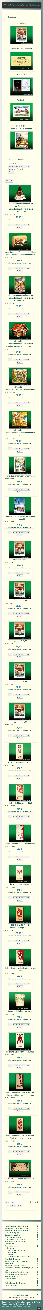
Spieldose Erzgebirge (11, 1277)
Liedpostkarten (22, 74)
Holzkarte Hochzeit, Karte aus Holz (20, 884)
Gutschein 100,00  (20, 560)
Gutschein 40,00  (20, 641)
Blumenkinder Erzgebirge (13, 1235)
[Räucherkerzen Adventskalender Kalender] (21, 140)
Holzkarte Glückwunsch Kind (20, 803)
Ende (19, 1206)
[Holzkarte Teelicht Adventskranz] (20, 1001)
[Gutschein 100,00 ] (20, 549)
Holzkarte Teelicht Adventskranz (20, 1011)
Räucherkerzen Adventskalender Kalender (20, 1257)
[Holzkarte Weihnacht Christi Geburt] (20, 1041)
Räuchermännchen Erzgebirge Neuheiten (18, 1272)
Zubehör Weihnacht (11, 1285)
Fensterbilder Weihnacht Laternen (15, 1242)
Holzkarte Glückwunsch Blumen (20, 762)
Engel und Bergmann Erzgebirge (15, 1239)
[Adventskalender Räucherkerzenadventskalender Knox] (20, 376)
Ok (39, 1308)
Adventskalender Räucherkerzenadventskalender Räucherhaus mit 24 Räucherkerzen (20, 343)
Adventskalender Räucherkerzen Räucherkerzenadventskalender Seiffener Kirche (20, 298)
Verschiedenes (9, 1281)
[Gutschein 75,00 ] (20, 711)
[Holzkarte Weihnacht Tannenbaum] (20, 1168)
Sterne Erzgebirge (10, 1279)
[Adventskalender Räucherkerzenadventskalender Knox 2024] (20, 420)
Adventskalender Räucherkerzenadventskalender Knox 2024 (20, 432)
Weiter (13, 1206)
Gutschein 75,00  (20, 722)
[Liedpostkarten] (21, 86)
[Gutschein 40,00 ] (20, 630)
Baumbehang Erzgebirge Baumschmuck (17, 1231)
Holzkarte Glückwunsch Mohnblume (20, 843)
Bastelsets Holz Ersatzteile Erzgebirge (17, 1228)
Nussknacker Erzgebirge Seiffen (15, 1266)
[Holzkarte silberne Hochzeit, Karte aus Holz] (20, 958)
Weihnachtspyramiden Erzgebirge (15, 1283)
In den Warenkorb (24, 225)
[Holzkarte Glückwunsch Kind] (20, 793)
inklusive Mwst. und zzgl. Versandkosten (19, 220)
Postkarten (21, 100)
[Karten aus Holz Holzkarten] (21, 61)
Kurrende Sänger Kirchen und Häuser (16, 1261)
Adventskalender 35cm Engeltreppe (20, 476)
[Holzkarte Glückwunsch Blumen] (20, 752)
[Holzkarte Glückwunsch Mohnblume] (20, 833)
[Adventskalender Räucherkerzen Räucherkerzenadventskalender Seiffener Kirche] (20, 285)
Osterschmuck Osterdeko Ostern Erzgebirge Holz (19, 1269)
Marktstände (9, 1263)
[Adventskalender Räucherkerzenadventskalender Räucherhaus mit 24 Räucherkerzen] (20, 331)
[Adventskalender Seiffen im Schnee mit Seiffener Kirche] (20, 506)
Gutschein (21, 23)
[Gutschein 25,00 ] (20, 590)
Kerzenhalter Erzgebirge (12, 1259)
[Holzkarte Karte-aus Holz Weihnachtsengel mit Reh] (20, 914)
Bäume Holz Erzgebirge (12, 1233)
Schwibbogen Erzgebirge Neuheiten (16, 1274)
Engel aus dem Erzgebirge (13, 1237)
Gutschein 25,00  (20, 600)
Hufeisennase (9, 1244)
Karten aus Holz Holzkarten (21, 49)
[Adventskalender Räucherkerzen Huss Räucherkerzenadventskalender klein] (20, 242)
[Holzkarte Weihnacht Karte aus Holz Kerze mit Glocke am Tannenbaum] (20, 1082)
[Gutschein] (21, 35)
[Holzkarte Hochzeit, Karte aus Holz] (20, 874)
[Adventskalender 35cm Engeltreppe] (20, 465)
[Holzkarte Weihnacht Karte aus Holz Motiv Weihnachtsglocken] (20, 1125)
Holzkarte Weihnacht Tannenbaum (20, 1179)
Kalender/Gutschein (11, 1246)
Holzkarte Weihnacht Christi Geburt (20, 1052)
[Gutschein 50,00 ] (20, 671)
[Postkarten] (21, 112)
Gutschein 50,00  (20, 681)
